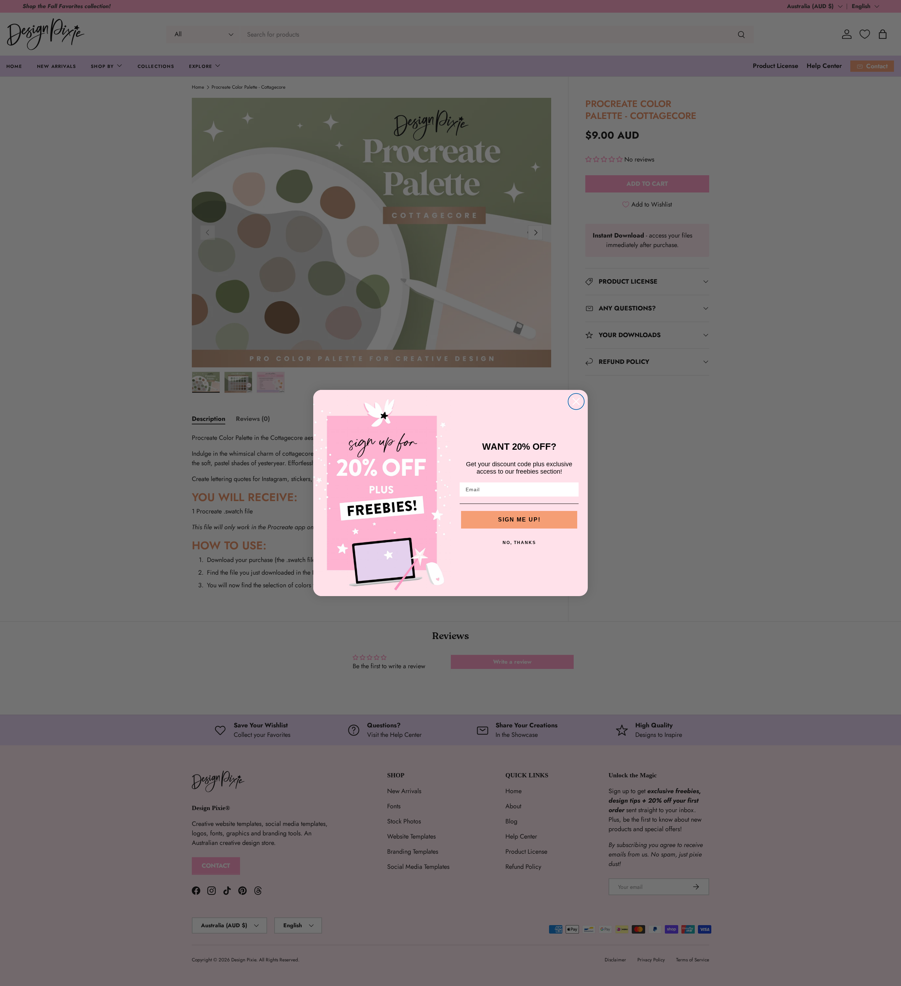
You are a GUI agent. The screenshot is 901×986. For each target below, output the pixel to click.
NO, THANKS (519, 542)
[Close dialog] (576, 401)
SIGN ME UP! (519, 520)
